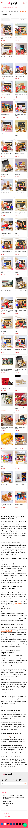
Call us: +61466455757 (8, 801)
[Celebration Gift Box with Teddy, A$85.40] (21, 146)
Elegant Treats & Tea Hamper (7, 76)
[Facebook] (2, 780)
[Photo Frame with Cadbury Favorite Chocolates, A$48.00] (21, 477)
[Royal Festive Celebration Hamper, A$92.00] (7, 263)
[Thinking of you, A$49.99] (21, 381)
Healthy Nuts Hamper (5, 446)
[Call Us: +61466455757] (24, 3)
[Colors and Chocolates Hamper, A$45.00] (7, 457)
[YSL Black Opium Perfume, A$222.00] (7, 381)
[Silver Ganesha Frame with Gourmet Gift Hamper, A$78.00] (21, 205)
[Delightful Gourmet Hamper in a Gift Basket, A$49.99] (7, 420)
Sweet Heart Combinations (6, 484)
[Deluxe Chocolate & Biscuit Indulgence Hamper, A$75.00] (7, 49)
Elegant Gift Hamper (19, 504)
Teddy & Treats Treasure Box (7, 133)
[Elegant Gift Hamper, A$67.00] (21, 497)
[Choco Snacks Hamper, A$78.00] (7, 107)
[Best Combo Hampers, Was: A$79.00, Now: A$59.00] (21, 439)
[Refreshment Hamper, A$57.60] (21, 49)
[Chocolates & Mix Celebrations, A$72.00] (21, 165)
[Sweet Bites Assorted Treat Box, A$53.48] (7, 185)
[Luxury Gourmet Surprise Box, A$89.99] (21, 185)
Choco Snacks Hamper (5, 114)
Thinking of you (18, 388)
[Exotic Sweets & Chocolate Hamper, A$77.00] (21, 263)
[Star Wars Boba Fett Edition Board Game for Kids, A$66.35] (7, 283)
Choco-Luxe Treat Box (19, 76)
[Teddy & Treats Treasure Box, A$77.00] (7, 126)
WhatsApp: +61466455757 (9, 803)
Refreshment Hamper (19, 56)
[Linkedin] (20, 780)
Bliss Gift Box (3, 407)
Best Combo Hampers (19, 446)
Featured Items (5, 19)
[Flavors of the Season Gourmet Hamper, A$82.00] (7, 165)
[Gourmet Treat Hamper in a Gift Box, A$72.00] (21, 224)
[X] (9, 780)
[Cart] (26, 3)
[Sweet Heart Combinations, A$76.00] (7, 477)
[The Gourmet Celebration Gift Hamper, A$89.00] (21, 283)
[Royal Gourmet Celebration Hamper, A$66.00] (21, 244)
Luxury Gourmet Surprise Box (20, 192)
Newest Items (15, 19)
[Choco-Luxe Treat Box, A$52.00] (21, 69)
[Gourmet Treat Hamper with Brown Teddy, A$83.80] (7, 244)
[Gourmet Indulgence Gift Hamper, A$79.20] (7, 205)
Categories (6, 816)
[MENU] (1, 3)
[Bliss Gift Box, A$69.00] (7, 399)
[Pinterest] (13, 780)
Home (2, 11)
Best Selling (23, 19)
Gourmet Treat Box (18, 37)
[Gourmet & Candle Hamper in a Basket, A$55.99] (21, 420)
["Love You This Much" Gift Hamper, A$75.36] (7, 146)
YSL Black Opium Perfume (6, 388)
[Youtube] (16, 780)
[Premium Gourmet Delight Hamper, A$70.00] (7, 29)
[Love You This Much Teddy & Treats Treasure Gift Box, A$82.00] (7, 224)
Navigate (6, 813)
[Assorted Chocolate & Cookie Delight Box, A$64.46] (21, 87)
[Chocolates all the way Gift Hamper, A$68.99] (21, 399)
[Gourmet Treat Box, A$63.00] (21, 29)
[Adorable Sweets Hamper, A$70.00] (21, 457)
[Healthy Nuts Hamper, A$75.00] (7, 439)
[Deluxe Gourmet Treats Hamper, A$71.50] (7, 87)
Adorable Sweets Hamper (20, 465)
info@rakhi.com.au (7, 805)
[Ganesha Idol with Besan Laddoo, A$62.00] (7, 497)
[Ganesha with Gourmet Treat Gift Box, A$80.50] (21, 126)
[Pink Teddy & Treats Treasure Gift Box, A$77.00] (21, 107)
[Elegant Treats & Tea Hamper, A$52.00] (7, 69)
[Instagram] (6, 780)
